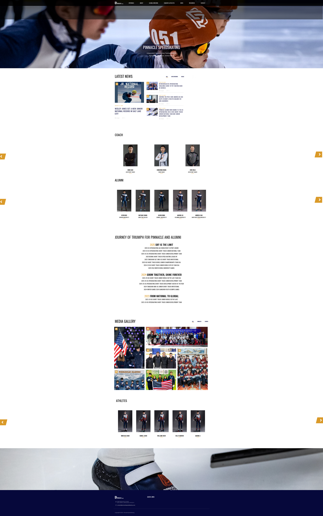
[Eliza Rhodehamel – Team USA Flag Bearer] (129, 348)
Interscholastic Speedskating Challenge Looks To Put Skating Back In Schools (171, 86)
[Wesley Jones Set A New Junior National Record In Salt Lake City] (129, 92)
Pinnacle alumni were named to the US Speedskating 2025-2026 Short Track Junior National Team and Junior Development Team (171, 113)
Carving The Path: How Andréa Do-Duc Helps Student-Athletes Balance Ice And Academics (171, 99)
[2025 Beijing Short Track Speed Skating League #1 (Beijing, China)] (177, 337)
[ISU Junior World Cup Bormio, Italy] (129, 380)
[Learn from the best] (161, 358)
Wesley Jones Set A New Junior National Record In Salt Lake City (128, 111)
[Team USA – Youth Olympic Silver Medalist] (161, 380)
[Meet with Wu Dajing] (192, 369)
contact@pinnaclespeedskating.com (126, 505)
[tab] (168, 77)
